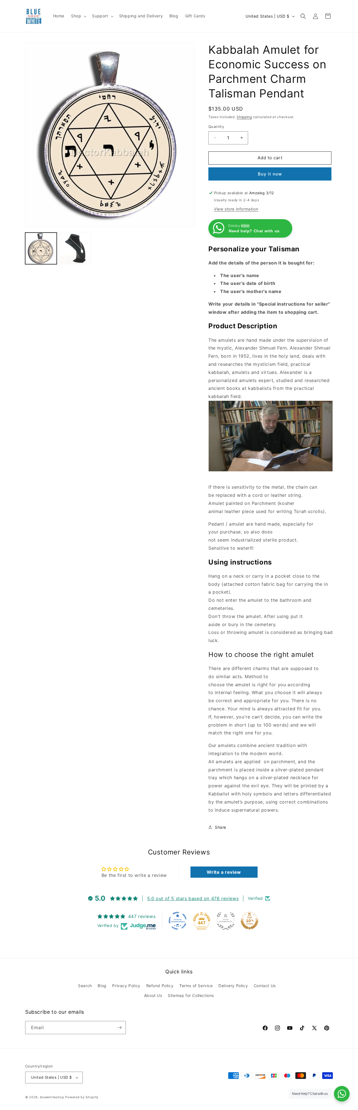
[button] (78, 16)
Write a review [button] (224, 872)
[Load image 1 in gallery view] (41, 248)
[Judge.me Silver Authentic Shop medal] (226, 921)
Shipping (244, 117)
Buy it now (270, 174)
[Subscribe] (119, 1027)
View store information (236, 209)
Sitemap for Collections (191, 995)
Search (85, 985)
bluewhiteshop (52, 1097)
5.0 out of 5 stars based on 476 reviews (193, 898)
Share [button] (220, 827)
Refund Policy (160, 985)
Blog (102, 985)
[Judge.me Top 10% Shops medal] (249, 921)
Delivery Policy (233, 985)
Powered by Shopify (81, 1097)
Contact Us (265, 985)
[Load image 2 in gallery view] (75, 248)
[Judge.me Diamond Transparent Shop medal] (178, 921)
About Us (153, 995)
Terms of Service (196, 985)
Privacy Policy (126, 985)
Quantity (216, 126)
